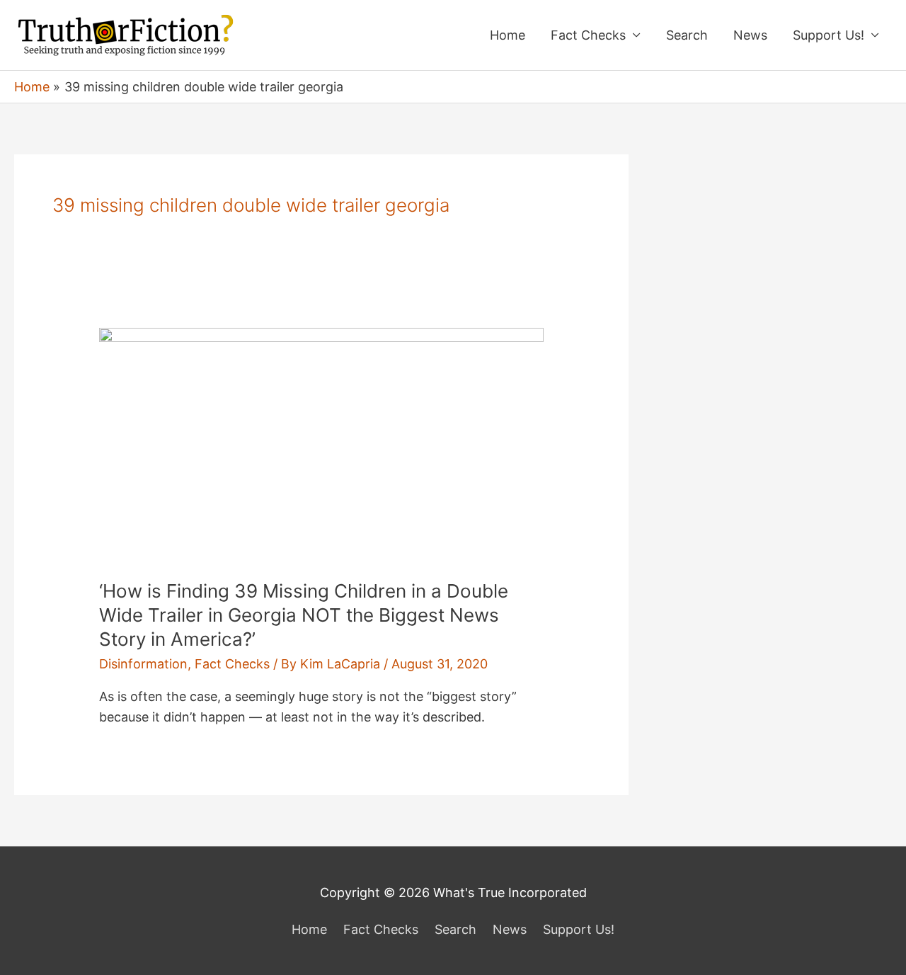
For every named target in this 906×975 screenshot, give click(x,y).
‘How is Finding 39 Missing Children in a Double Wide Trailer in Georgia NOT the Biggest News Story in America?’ (303, 615)
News (750, 35)
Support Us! (828, 35)
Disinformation (143, 663)
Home (507, 35)
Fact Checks (588, 35)
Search (687, 35)
